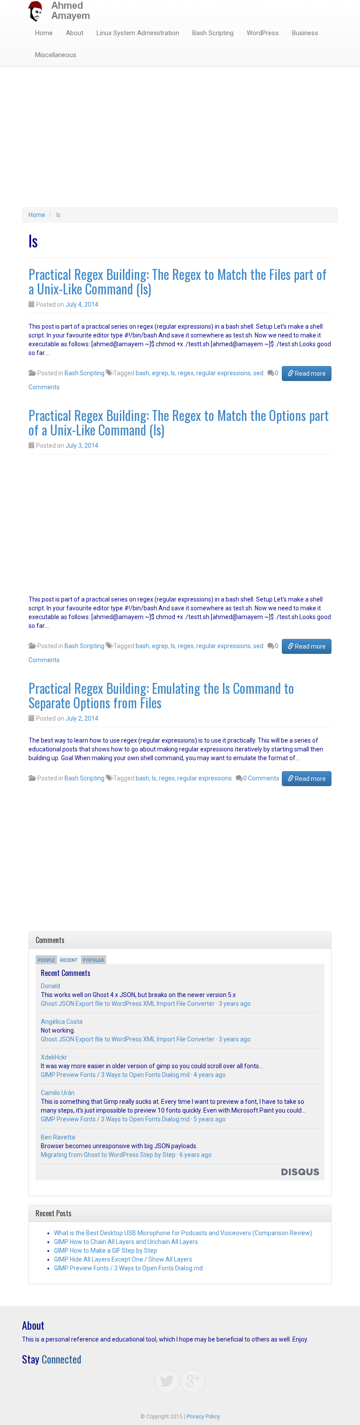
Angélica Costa (62, 1021)
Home (44, 33)
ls (173, 373)
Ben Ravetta (58, 1137)
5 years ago (210, 1119)
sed (258, 373)
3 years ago (235, 1003)
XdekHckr (54, 1057)
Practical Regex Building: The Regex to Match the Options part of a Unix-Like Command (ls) (179, 422)
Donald (50, 986)
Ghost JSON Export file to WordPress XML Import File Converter (128, 1003)
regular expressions (223, 373)
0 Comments (261, 778)
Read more (310, 373)
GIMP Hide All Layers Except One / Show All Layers (123, 1259)
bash (142, 373)
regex (186, 373)
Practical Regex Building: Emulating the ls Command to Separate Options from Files (161, 695)
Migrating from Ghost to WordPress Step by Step (108, 1154)
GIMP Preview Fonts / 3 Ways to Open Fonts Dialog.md (115, 1074)
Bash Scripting (213, 33)
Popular (93, 960)
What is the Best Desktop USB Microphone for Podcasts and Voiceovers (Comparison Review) (183, 1232)
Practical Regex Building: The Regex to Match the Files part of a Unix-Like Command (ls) (178, 281)
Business (305, 33)
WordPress (263, 33)
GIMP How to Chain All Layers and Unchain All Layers (126, 1241)
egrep (160, 373)
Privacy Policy (203, 1417)
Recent (69, 960)
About (74, 33)
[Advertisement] (180, 141)
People (46, 960)
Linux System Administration (138, 33)
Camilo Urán (58, 1092)
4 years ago (210, 1074)
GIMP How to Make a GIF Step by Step (105, 1250)
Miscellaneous (55, 55)
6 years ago (196, 1154)
